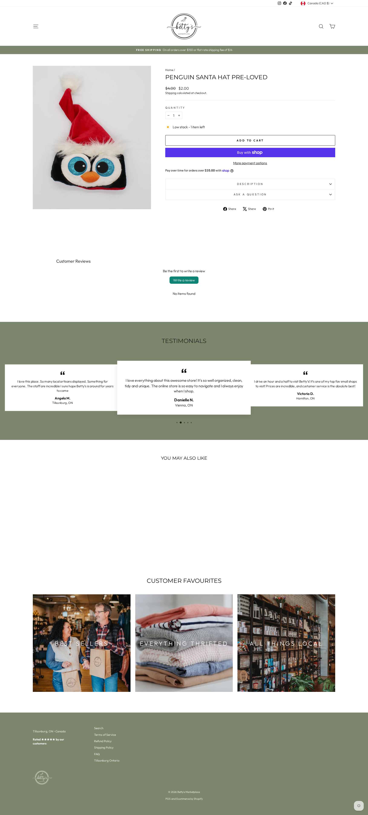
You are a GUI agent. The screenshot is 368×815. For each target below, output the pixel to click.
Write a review (184, 280)
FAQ (97, 754)
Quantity (175, 107)
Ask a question (250, 194)
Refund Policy (103, 741)
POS (168, 798)
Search (98, 728)
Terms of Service (105, 735)
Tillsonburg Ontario (106, 760)
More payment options (250, 163)
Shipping (170, 93)
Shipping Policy (104, 747)
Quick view (69, 538)
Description (250, 184)
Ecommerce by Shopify (189, 798)
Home (169, 70)
